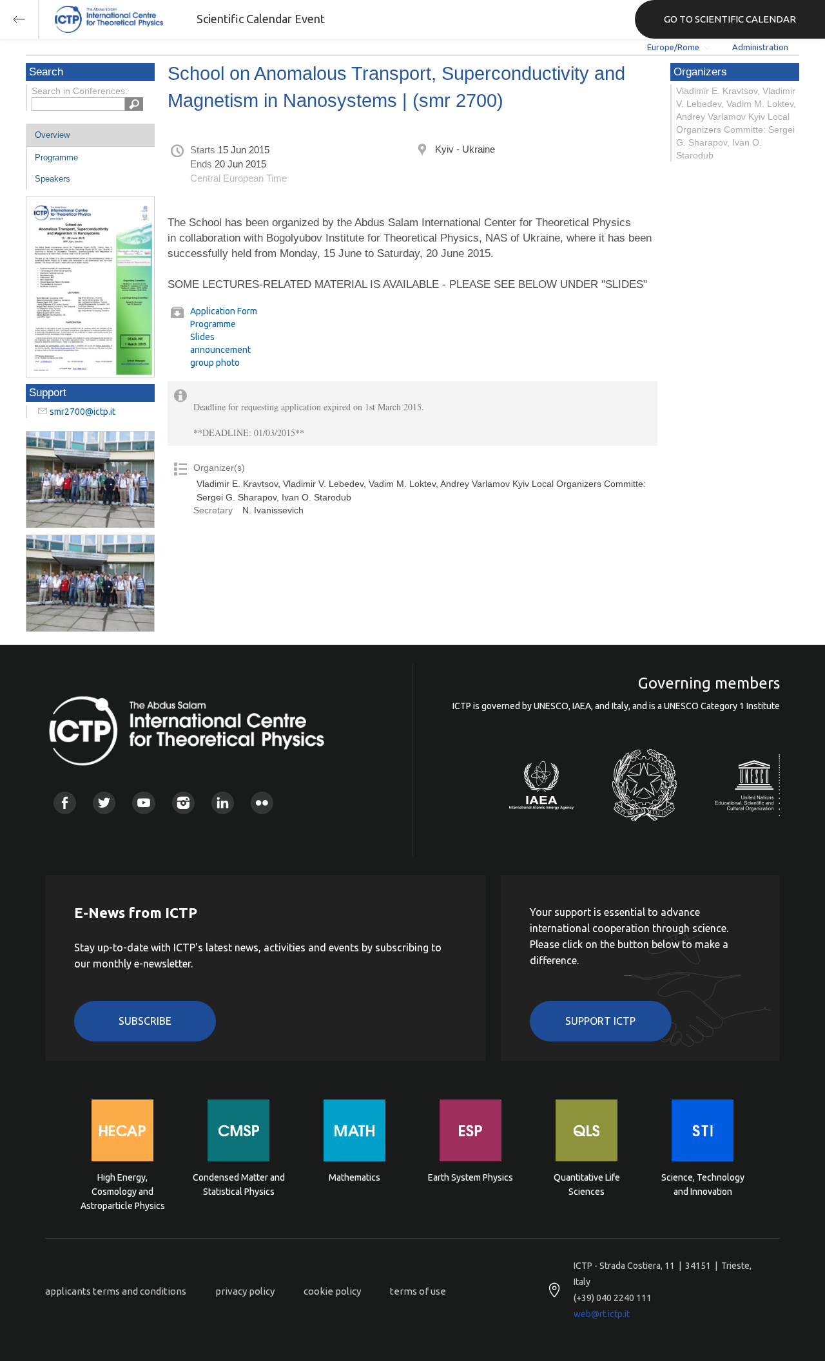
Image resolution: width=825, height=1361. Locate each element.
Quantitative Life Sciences (587, 1184)
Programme (56, 157)
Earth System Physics (470, 1177)
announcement (220, 350)
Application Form (223, 311)
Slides (202, 337)
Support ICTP (600, 1021)
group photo (215, 362)
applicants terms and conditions (115, 1291)
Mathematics (354, 1177)
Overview (52, 135)
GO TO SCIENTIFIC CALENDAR (730, 19)
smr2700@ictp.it (82, 411)
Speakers (52, 179)
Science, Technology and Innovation (702, 1184)
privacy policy (245, 1291)
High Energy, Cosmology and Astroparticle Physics (123, 1190)
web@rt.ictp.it (602, 1314)
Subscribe (145, 1021)
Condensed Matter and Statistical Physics (239, 1184)
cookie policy (332, 1291)
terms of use (418, 1291)
